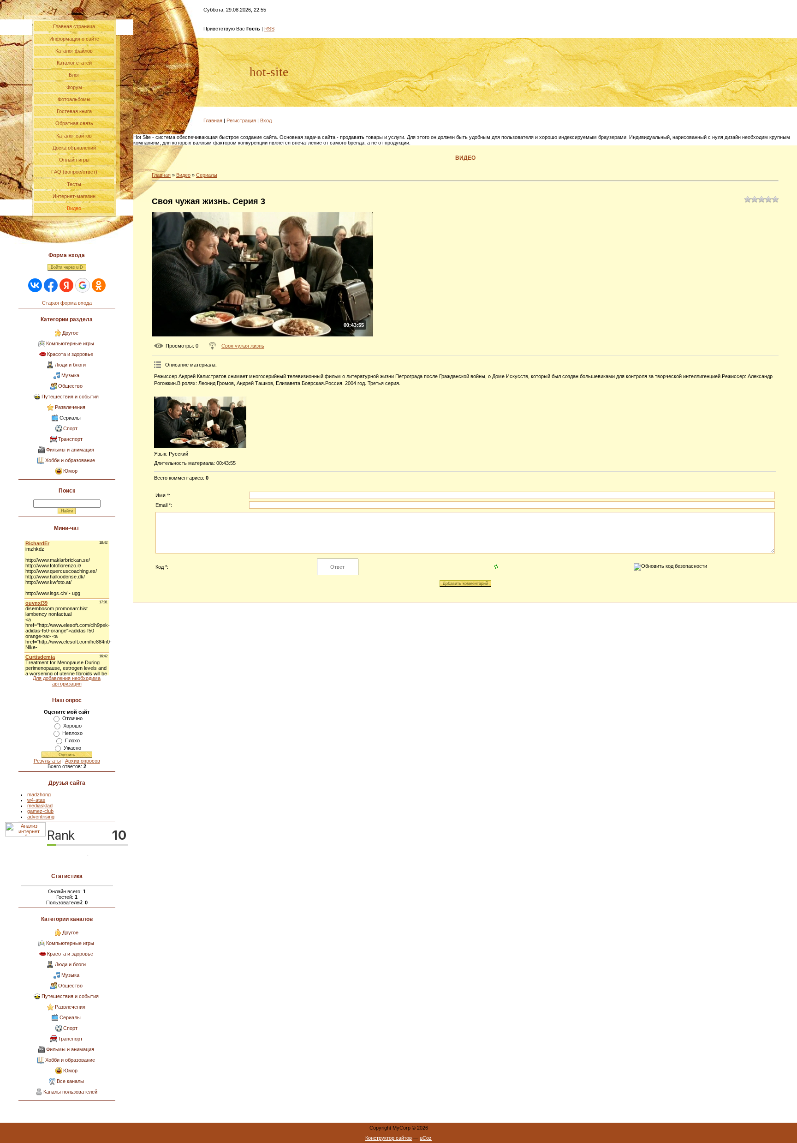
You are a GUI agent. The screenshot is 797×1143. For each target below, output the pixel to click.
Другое (70, 333)
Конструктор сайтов (388, 1138)
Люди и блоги (70, 364)
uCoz (426, 1138)
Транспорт (70, 439)
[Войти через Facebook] (51, 285)
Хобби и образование (70, 460)
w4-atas (36, 800)
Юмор (70, 471)
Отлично (72, 718)
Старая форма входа (67, 303)
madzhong (39, 794)
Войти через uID (67, 267)
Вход (266, 120)
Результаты (47, 761)
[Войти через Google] (82, 285)
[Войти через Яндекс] (66, 285)
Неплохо (72, 733)
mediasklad (40, 805)
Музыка (70, 375)
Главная (212, 120)
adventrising (40, 816)
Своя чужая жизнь (242, 346)
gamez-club (40, 811)
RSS (269, 28)
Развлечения (70, 407)
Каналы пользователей (70, 1092)
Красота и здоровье (70, 354)
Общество (70, 386)
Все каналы (70, 1081)
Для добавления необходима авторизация (67, 680)
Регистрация (241, 120)
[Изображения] (200, 423)
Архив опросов (82, 761)
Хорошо (72, 725)
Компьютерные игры (70, 343)
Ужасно (72, 748)
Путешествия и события (70, 396)
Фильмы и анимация (70, 449)
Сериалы (70, 418)
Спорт (70, 428)
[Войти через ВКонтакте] (35, 285)
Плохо (72, 740)
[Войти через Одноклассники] (99, 285)
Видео (183, 175)
